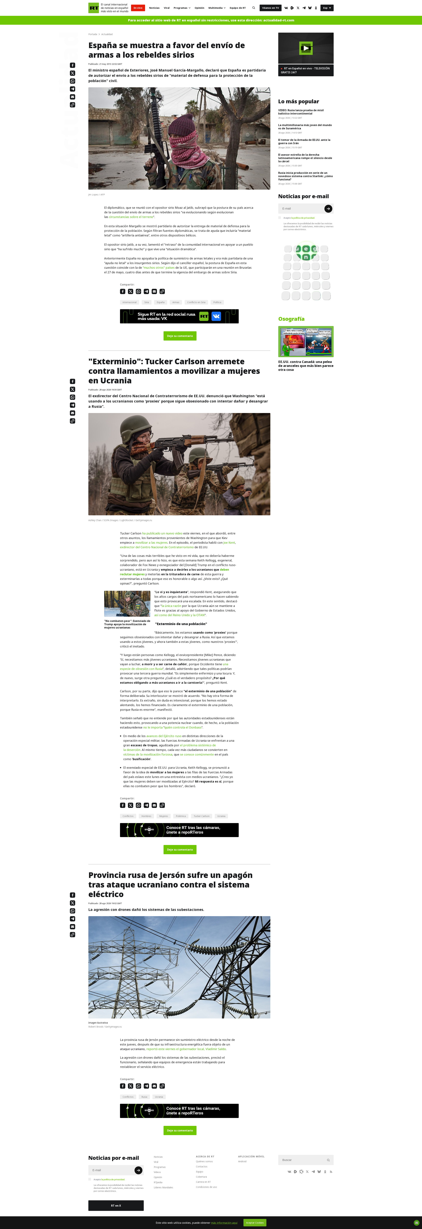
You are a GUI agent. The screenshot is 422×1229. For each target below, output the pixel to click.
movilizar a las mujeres (151, 542)
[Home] (93, 8)
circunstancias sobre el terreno (131, 217)
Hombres (146, 816)
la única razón (171, 606)
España (161, 302)
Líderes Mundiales (163, 1187)
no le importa (153, 727)
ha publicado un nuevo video (162, 533)
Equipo (199, 1171)
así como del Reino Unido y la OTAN (179, 615)
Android (242, 1161)
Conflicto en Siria (196, 302)
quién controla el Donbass (182, 727)
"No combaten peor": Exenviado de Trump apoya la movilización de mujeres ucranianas (127, 624)
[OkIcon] (315, 8)
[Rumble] (292, 8)
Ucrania (221, 816)
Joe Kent (229, 542)
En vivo (138, 8)
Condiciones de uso (206, 1187)
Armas (175, 302)
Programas (180, 8)
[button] (306, 48)
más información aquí (224, 1223)
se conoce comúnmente (197, 754)
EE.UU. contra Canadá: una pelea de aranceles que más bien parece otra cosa (305, 365)
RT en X (116, 1206)
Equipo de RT (238, 8)
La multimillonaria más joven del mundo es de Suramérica (305, 126)
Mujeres (163, 816)
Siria (146, 302)
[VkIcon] (286, 8)
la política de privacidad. (303, 217)
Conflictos (128, 816)
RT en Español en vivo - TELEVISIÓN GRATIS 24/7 (305, 70)
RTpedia (158, 1182)
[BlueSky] (310, 8)
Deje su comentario (180, 336)
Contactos (201, 1166)
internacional (129, 302)
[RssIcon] (331, 1171)
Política (217, 302)
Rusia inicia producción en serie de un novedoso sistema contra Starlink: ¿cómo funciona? (305, 176)
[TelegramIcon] (304, 8)
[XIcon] (298, 8)
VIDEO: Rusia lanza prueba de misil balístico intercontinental (301, 111)
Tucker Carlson (202, 816)
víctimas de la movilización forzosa (147, 754)
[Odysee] (301, 1171)
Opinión (199, 8)
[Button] (254, 8)
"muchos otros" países (159, 267)
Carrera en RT (203, 1182)
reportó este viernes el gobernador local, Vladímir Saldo (186, 1049)
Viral (166, 8)
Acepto (299, 217)
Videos (157, 1172)
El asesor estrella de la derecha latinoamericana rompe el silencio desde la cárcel (305, 158)
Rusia (144, 1097)
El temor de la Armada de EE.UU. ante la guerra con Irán (304, 141)
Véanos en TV (270, 8)
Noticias (154, 8)
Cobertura (201, 1176)
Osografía (291, 319)
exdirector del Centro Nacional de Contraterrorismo (157, 547)
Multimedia (216, 8)
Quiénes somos (204, 1161)
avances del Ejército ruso (163, 736)
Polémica (181, 816)
